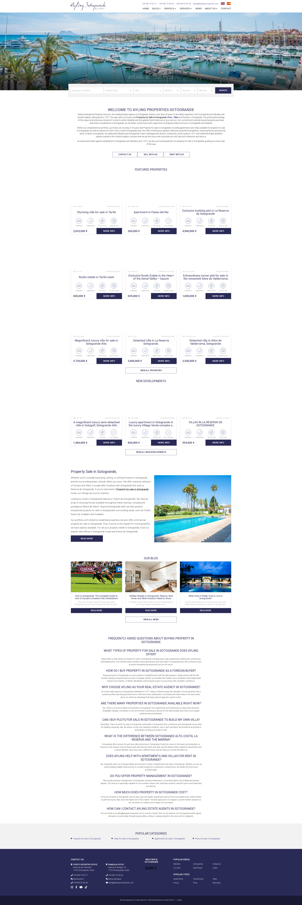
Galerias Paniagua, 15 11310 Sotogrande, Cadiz (118, 867)
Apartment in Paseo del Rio (151, 212)
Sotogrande (198, 864)
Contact (226, 8)
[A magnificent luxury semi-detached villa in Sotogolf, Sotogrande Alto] (96, 399)
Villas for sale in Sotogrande (126, 838)
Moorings (216, 883)
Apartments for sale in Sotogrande (169, 838)
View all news (151, 619)
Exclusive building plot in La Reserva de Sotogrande (205, 212)
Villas (176, 117)
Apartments (178, 879)
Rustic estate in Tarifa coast (96, 277)
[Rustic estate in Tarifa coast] (96, 253)
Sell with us (150, 154)
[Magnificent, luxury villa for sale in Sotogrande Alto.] (96, 318)
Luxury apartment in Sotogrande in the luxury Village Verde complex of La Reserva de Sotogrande (151, 424)
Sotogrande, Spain (151, 868)
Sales (155, 8)
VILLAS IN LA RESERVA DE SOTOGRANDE (205, 424)
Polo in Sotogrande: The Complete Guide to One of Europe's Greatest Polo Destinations (96, 597)
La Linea (176, 868)
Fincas (176, 883)
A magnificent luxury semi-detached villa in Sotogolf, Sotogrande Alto (96, 424)
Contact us (124, 154)
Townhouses (198, 879)
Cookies (179, 900)
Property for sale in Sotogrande (87, 838)
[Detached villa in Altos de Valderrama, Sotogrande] (205, 318)
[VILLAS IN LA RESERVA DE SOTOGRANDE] (205, 399)
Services (185, 8)
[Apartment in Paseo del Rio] (151, 188)
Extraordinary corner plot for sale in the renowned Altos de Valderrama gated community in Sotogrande (205, 277)
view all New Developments (151, 452)
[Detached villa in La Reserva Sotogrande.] (151, 318)
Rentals (169, 8)
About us (210, 8)
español (228, 3)
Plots (170, 117)
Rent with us (177, 154)
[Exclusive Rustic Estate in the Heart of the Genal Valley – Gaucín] (151, 253)
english (222, 3)
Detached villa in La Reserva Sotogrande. (151, 342)
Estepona (217, 864)
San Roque (197, 868)
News (198, 8)
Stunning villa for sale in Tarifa (96, 212)
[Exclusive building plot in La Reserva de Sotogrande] (205, 188)
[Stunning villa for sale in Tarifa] (96, 188)
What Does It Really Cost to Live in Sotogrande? (205, 597)
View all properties (151, 370)
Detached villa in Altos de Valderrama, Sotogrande (205, 342)
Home (146, 8)
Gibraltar (176, 864)
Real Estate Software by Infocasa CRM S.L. (161, 900)
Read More (87, 538)
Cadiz (215, 868)
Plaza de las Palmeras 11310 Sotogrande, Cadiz (85, 867)
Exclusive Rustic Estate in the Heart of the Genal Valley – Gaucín (151, 277)
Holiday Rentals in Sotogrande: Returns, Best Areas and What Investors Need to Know (151, 597)
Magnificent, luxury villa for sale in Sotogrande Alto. (96, 342)
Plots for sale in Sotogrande (207, 838)
